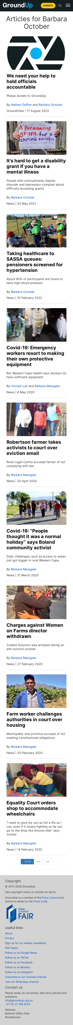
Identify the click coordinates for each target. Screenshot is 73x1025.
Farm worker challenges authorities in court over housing (34, 719)
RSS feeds (11, 947)
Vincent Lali (19, 386)
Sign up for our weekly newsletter (25, 943)
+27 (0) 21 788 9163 (17, 1004)
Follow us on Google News (21, 952)
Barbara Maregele (47, 386)
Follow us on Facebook (19, 962)
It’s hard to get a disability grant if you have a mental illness (36, 166)
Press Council (50, 897)
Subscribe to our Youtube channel (25, 976)
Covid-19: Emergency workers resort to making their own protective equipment (35, 356)
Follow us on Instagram (19, 972)
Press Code (40, 901)
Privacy (9, 938)
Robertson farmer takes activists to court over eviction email (34, 447)
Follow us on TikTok (17, 957)
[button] (68, 5)
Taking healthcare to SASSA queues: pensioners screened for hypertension (35, 262)
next (38, 861)
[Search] (60, 5)
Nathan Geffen (21, 105)
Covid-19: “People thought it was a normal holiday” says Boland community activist (34, 539)
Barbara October (50, 105)
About (8, 933)
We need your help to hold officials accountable (31, 81)
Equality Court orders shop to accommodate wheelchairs (32, 808)
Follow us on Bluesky (17, 967)
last (47, 861)
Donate (48, 5)
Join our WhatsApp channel (22, 981)
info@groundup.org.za (19, 1000)
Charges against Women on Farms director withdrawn (35, 630)
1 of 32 (27, 861)
